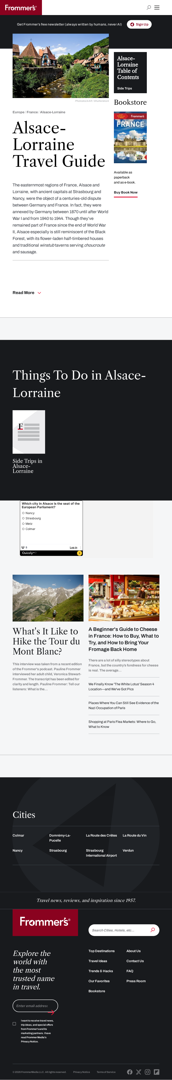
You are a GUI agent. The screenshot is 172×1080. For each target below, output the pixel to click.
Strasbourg (58, 850)
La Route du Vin (134, 835)
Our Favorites (99, 981)
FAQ (129, 971)
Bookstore (97, 991)
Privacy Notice (81, 1072)
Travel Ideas (98, 961)
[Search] (153, 930)
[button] (156, 7)
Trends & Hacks (101, 971)
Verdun (128, 850)
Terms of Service (106, 1072)
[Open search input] (149, 7)
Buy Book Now (126, 192)
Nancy (17, 850)
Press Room (136, 981)
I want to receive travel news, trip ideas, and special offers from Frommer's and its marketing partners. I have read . (37, 1031)
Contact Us (135, 961)
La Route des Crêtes (101, 835)
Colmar (18, 835)
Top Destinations (102, 951)
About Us (133, 951)
